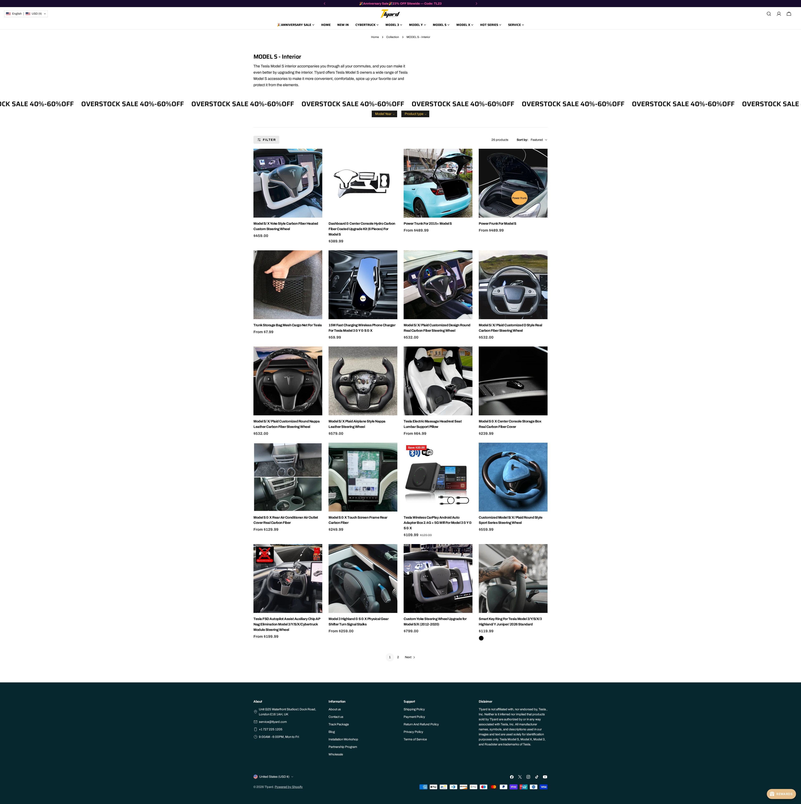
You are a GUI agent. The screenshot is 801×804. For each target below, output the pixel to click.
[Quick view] (318, 155)
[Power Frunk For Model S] (513, 183)
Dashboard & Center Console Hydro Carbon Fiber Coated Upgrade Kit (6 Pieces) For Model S (362, 229)
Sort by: (522, 139)
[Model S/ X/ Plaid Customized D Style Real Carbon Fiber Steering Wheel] (513, 284)
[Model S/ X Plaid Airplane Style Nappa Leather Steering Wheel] (363, 381)
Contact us (336, 716)
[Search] (769, 14)
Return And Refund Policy (421, 724)
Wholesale (336, 754)
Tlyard (268, 787)
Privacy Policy (413, 731)
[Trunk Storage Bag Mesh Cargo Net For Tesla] (287, 284)
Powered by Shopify (289, 787)
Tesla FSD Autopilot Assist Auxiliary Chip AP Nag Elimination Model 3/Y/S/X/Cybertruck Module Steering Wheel (286, 624)
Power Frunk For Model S (497, 223)
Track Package (339, 724)
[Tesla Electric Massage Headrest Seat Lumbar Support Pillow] (438, 381)
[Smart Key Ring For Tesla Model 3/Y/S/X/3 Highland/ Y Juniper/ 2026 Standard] (513, 578)
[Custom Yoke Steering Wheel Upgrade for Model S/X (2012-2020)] (438, 578)
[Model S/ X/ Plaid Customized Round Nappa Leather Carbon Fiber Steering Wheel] (287, 381)
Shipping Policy (414, 709)
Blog (332, 731)
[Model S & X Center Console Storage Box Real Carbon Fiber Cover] (513, 381)
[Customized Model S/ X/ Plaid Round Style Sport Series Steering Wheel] (513, 477)
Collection (392, 37)
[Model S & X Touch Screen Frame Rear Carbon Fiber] (363, 477)
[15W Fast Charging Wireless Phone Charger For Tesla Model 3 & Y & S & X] (363, 284)
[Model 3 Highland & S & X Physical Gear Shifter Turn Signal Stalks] (363, 578)
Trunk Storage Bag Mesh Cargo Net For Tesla (287, 325)
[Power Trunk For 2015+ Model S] (438, 183)
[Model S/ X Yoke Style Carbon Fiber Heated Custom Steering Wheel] (287, 183)
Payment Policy (414, 716)
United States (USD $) (274, 776)
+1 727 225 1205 (270, 729)
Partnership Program (343, 747)
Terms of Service (415, 739)
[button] (384, 114)
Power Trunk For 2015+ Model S (428, 223)
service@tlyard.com (273, 721)
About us (335, 709)
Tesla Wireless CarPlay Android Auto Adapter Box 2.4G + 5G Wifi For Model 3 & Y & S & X (438, 523)
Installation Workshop (343, 739)
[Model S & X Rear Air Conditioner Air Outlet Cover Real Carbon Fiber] (287, 477)
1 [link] (390, 657)
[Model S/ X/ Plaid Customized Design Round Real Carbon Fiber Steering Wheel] (438, 284)
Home (375, 37)
